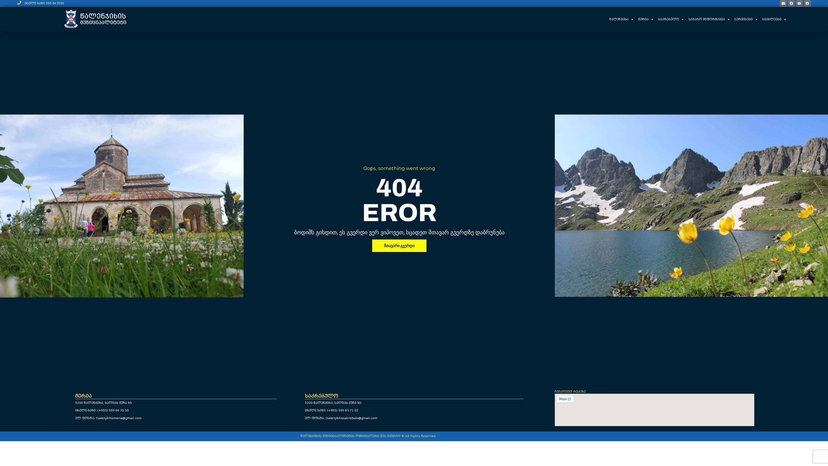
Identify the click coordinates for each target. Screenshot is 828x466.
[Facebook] (791, 3)
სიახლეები (771, 19)
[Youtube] (799, 3)
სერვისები (743, 19)
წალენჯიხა (619, 19)
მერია (643, 19)
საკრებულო (668, 19)
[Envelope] (783, 3)
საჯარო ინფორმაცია (706, 19)
